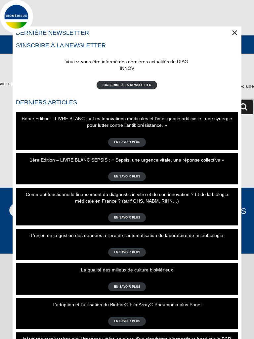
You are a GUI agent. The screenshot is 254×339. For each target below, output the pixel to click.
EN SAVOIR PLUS (127, 142)
